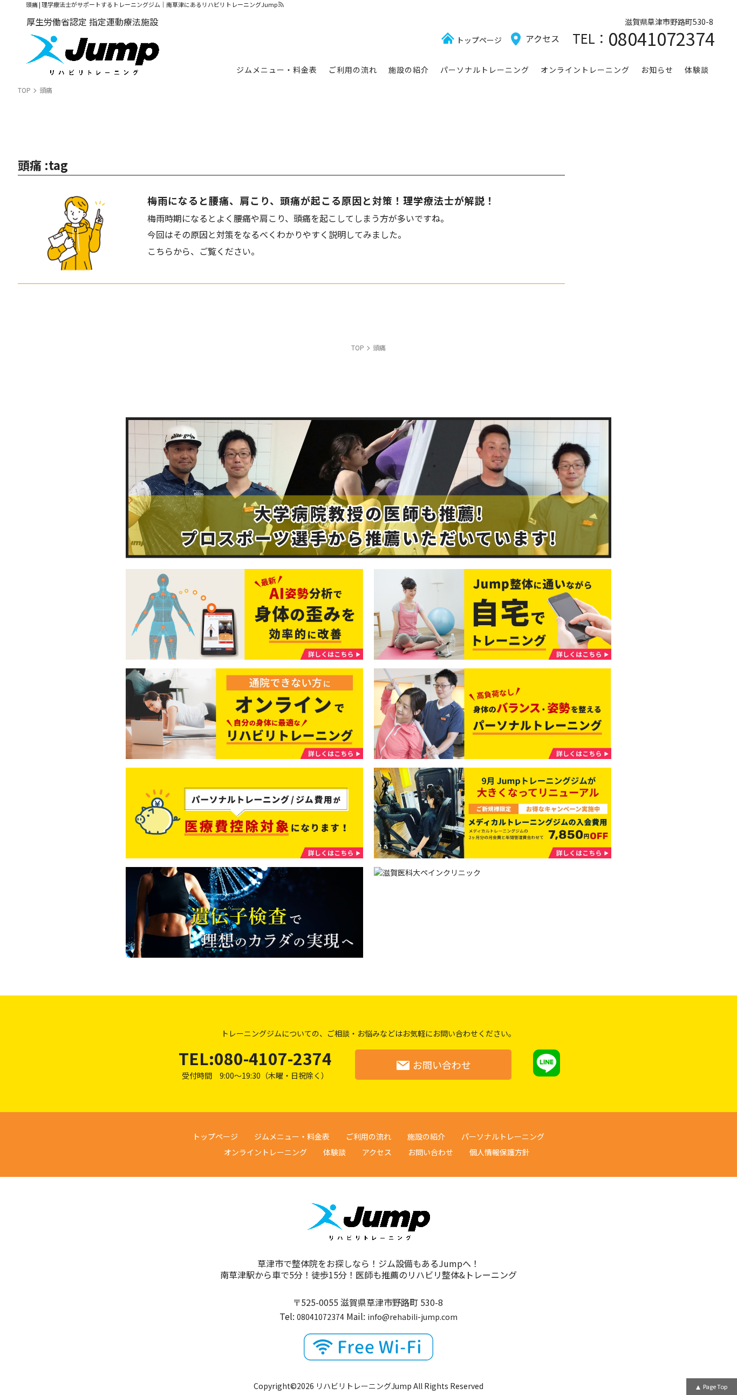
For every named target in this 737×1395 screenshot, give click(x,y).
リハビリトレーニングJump (364, 1385)
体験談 (697, 69)
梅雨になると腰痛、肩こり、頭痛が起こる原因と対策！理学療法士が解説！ (321, 200)
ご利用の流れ (353, 69)
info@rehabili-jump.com (412, 1316)
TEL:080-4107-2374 (255, 1064)
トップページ (479, 40)
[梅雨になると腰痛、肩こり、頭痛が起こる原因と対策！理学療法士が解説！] (72, 232)
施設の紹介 (408, 69)
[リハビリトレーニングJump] (92, 55)
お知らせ (657, 69)
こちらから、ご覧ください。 (203, 251)
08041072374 (661, 38)
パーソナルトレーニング (484, 69)
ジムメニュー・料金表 (276, 69)
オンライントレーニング (585, 69)
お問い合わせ (442, 1065)
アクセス (542, 38)
